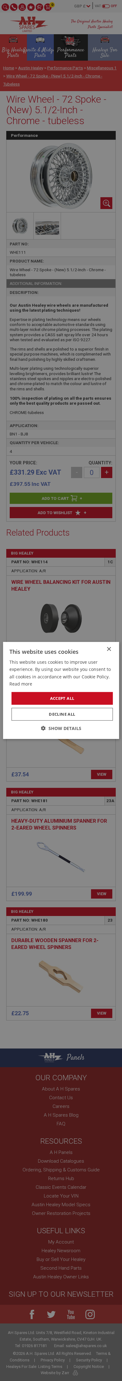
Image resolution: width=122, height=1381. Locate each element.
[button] (61, 728)
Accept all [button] (62, 698)
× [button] (108, 649)
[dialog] (61, 690)
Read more (20, 683)
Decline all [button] (62, 714)
